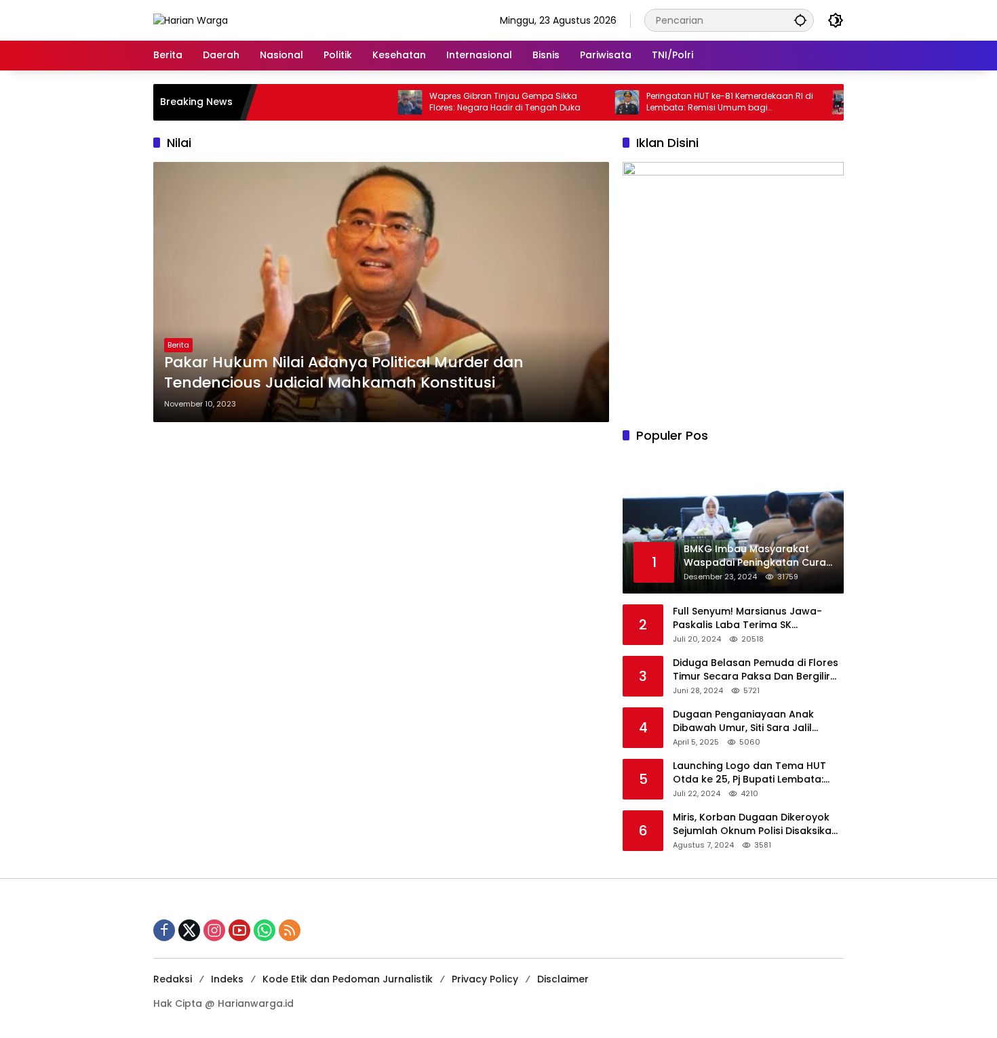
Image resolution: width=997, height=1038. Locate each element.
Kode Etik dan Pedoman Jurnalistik (347, 979)
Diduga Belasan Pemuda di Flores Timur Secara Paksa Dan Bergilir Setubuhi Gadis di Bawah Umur (755, 670)
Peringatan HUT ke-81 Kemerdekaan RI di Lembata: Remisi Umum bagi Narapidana (703, 102)
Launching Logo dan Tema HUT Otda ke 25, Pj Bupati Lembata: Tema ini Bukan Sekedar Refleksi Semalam (752, 773)
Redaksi (172, 979)
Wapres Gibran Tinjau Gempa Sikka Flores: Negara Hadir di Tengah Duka (478, 102)
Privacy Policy (485, 979)
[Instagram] (214, 930)
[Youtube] (239, 930)
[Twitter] (189, 930)
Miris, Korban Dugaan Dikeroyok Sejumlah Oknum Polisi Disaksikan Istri (755, 824)
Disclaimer (563, 979)
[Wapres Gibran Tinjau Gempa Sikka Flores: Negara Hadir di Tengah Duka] (384, 102)
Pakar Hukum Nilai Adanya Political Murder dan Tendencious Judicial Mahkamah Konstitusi (344, 373)
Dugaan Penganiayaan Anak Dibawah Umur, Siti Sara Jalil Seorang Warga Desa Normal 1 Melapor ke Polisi (749, 721)
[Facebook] (164, 930)
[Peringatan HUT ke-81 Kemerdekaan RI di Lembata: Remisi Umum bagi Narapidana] (601, 102)
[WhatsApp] (264, 930)
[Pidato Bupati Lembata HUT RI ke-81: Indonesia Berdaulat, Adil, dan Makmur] (818, 102)
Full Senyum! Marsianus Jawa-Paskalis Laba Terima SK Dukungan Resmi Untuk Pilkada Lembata (749, 618)
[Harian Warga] (190, 19)
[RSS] (289, 930)
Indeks (227, 979)
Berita (178, 344)
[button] (800, 20)
